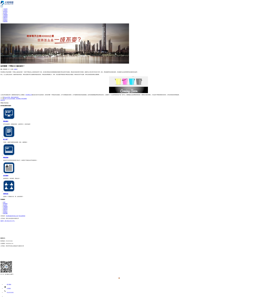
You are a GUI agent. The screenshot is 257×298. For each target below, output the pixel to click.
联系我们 (5, 20)
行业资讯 (15, 69)
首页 (4, 202)
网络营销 (5, 157)
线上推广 (5, 13)
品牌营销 (5, 14)
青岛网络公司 (28, 94)
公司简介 (5, 10)
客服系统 (5, 21)
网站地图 (5, 213)
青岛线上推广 (15, 216)
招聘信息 (5, 17)
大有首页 (5, 9)
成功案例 (5, 16)
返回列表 (3, 100)
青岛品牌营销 (22, 216)
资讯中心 (5, 18)
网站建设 (5, 11)
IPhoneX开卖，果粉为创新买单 (11, 97)
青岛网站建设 (9, 216)
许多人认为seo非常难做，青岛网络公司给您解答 (15, 98)
